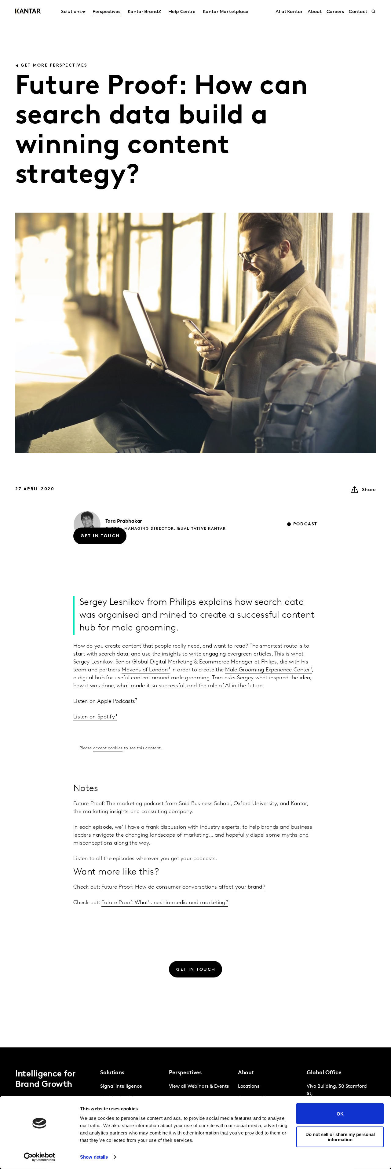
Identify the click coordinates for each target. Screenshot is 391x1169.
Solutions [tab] (71, 11)
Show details (94, 1157)
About (315, 11)
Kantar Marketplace (225, 11)
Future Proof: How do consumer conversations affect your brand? (183, 887)
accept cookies (107, 720)
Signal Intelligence (121, 1086)
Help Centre (182, 11)
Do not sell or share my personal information (340, 1136)
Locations (248, 1086)
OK (340, 1113)
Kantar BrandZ (144, 11)
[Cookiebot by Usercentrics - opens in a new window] (39, 1157)
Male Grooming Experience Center (267, 642)
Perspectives (106, 11)
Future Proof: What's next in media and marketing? (164, 903)
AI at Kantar (289, 11)
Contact (358, 11)
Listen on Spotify (94, 689)
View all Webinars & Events (199, 1086)
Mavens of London (145, 642)
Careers (335, 11)
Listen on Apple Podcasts (104, 674)
